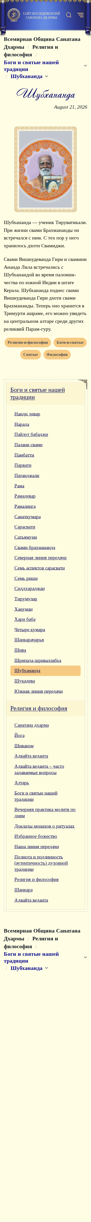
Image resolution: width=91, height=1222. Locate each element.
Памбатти (24, 455)
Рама (19, 485)
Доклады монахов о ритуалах (44, 826)
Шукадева (24, 680)
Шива (20, 650)
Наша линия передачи (36, 846)
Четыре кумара (29, 629)
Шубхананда (27, 670)
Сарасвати (24, 526)
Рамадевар (25, 496)
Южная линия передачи (38, 691)
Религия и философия (38, 708)
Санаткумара (27, 516)
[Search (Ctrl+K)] (68, 15)
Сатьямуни (25, 537)
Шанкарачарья (29, 639)
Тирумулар (25, 598)
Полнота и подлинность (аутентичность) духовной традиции (41, 863)
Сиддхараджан (29, 588)
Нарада (21, 424)
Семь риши (26, 578)
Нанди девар (27, 414)
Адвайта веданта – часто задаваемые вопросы (39, 769)
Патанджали (26, 475)
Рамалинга (25, 506)
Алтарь (21, 782)
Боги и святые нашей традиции (37, 393)
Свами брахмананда (34, 547)
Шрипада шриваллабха (37, 660)
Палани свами (28, 444)
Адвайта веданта (31, 756)
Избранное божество (35, 836)
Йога (19, 735)
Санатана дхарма (31, 725)
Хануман (23, 609)
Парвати (22, 465)
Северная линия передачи (40, 557)
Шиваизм (24, 745)
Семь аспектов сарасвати (39, 568)
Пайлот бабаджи (31, 434)
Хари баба (24, 619)
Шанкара (23, 889)
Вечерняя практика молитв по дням (45, 812)
